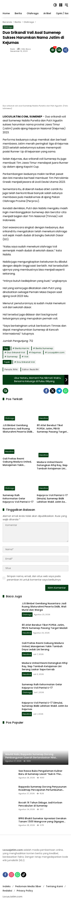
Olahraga (8, 27)
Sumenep (12, 356)
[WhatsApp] (65, 391)
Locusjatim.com (56, 352)
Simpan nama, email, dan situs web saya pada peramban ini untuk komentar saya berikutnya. (34, 578)
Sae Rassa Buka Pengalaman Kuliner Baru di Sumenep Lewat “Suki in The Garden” (40, 772)
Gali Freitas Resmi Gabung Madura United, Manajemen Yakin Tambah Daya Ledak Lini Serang (17, 462)
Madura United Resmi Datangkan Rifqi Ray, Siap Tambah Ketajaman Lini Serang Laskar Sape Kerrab (52, 465)
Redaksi (7, 890)
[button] (55, 5)
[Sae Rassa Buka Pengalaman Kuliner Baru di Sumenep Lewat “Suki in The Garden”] (9, 774)
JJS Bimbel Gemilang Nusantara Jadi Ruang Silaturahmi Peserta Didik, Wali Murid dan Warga (18, 429)
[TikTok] (23, 874)
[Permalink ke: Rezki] (6, 50)
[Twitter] (52, 391)
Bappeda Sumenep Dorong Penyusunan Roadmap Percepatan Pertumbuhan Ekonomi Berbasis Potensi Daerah (42, 788)
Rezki (12, 49)
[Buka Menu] (61, 5)
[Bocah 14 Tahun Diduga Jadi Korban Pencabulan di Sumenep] (9, 805)
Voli (26, 356)
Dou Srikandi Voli (26, 362)
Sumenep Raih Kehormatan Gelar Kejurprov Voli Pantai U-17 (18, 498)
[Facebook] (46, 391)
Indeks (7, 886)
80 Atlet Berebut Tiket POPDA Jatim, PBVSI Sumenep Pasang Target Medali (52, 429)
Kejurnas (36, 352)
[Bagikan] (65, 50)
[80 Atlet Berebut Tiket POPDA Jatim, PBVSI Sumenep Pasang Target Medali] (52, 413)
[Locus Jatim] (26, 4)
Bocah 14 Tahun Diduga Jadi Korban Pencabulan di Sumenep (40, 804)
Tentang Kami (54, 886)
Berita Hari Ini (22, 348)
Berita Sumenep (44, 348)
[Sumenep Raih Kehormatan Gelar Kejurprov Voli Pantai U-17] (18, 483)
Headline (43, 418)
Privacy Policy (25, 890)
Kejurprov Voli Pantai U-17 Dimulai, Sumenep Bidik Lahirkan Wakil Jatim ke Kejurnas (52, 498)
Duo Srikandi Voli (16, 352)
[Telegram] (59, 391)
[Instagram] (11, 874)
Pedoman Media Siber (28, 886)
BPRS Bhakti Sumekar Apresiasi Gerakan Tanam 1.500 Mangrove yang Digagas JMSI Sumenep (42, 820)
